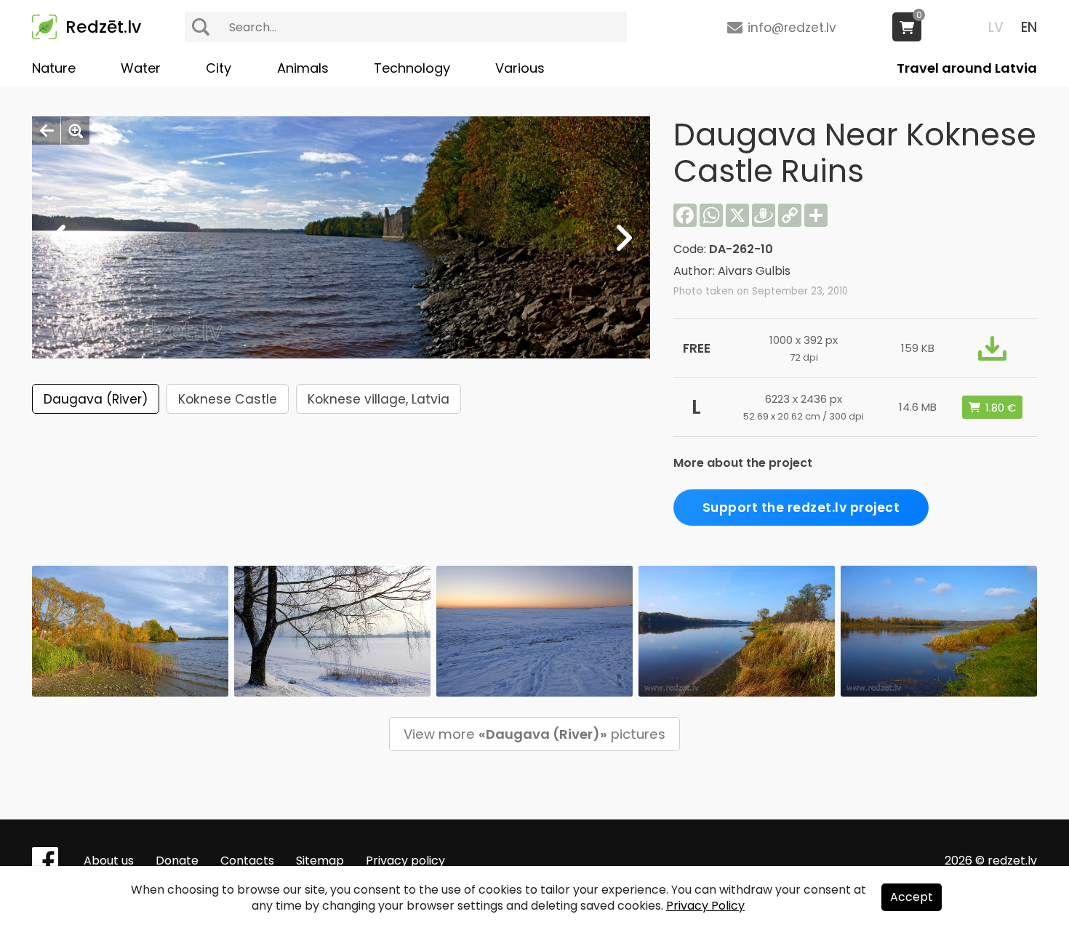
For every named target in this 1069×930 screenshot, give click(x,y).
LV (996, 27)
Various (520, 68)
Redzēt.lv (103, 27)
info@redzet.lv (792, 27)
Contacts (247, 860)
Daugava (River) (96, 399)
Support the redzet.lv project (801, 507)
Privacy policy (405, 860)
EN (1029, 27)
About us (109, 860)
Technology (412, 68)
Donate (177, 860)
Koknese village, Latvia (378, 399)
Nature (54, 68)
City (218, 68)
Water (141, 68)
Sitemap (320, 860)
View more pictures (534, 734)
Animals (303, 68)
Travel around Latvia (967, 68)
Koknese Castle (227, 399)
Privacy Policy (705, 905)
